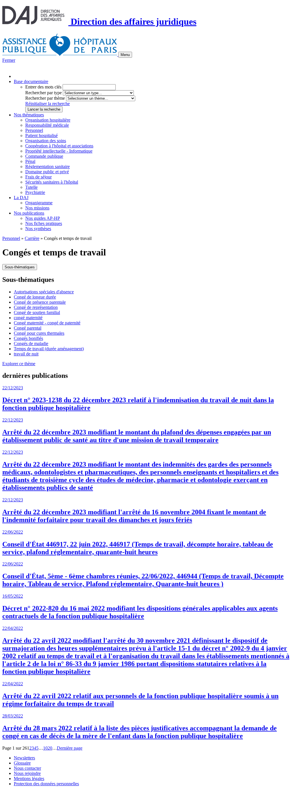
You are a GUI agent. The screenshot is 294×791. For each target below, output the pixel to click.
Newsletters (24, 757)
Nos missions (37, 207)
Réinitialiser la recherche (47, 103)
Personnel (34, 130)
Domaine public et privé (47, 171)
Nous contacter (27, 768)
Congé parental (27, 328)
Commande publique (44, 156)
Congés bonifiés (28, 338)
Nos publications (29, 213)
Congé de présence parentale (40, 302)
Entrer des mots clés (43, 86)
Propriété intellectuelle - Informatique (58, 151)
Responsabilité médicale (47, 125)
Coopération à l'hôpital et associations (59, 145)
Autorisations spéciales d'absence (44, 291)
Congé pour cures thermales (39, 333)
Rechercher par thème (45, 98)
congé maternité (28, 317)
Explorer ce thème (18, 363)
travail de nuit (26, 353)
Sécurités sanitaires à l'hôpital (51, 182)
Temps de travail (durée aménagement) (49, 348)
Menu (125, 55)
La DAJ (21, 197)
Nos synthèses (38, 228)
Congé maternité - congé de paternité (47, 322)
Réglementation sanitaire (47, 166)
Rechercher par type (43, 92)
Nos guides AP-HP (42, 218)
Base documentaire (31, 81)
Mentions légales (29, 778)
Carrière (32, 238)
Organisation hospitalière (47, 120)
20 (50, 748)
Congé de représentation (36, 307)
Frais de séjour (38, 176)
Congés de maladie (31, 343)
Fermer (8, 60)
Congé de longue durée (35, 297)
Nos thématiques (29, 114)
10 (45, 748)
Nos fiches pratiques (43, 223)
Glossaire (22, 763)
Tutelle (31, 187)
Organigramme (39, 202)
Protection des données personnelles (46, 783)
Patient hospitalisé (41, 135)
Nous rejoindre (27, 773)
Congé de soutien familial (37, 312)
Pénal (30, 161)
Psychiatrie (35, 192)
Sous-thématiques (20, 267)
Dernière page (69, 748)
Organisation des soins (45, 140)
